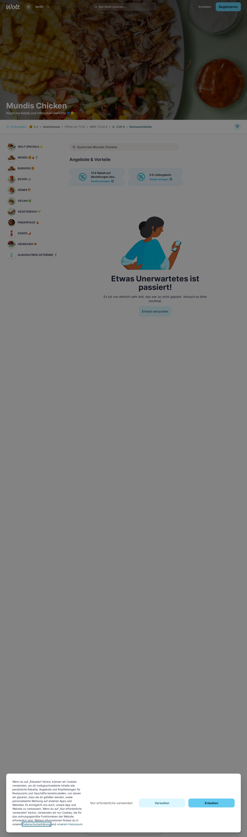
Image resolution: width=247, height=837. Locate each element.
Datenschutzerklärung (37, 824)
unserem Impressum (69, 824)
